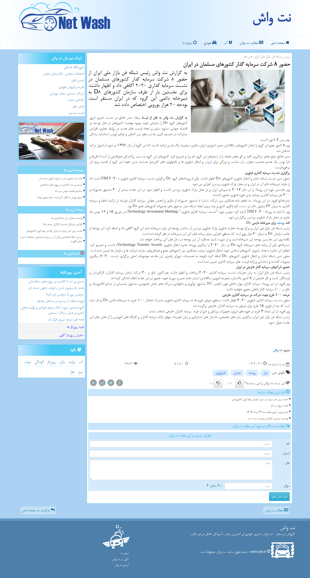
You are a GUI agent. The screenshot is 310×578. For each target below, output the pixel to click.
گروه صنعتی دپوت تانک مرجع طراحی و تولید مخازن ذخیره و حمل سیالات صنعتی (52, 310)
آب (226, 43)
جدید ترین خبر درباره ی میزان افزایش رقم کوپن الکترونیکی (260, 399)
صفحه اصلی (278, 43)
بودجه (280, 223)
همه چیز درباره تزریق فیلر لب (66, 319)
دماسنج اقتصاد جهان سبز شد (68, 191)
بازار (242, 162)
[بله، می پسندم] (239, 383)
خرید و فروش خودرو (71, 87)
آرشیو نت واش (122, 565)
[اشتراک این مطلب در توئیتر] (111, 384)
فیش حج (78, 106)
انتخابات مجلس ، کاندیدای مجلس (63, 74)
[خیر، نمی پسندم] (218, 383)
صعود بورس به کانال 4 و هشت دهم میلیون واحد (59, 197)
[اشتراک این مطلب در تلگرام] (102, 384)
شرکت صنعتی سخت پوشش (67, 93)
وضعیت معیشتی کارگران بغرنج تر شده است (268, 419)
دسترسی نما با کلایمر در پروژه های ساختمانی (61, 185)
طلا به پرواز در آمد (279, 406)
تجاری (237, 373)
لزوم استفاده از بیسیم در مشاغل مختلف (60, 301)
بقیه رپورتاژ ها (75, 327)
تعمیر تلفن (77, 80)
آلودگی (39, 362)
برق (80, 372)
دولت (27, 362)
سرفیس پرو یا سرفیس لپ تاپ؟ (65, 294)
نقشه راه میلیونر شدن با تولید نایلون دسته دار (60, 179)
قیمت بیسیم (76, 113)
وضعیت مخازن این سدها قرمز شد (66, 218)
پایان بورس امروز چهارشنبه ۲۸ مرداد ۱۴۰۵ (267, 412)
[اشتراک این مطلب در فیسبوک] (119, 384)
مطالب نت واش (249, 43)
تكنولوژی (220, 373)
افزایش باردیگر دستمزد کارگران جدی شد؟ (62, 224)
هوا (72, 372)
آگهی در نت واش (120, 559)
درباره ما (187, 43)
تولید (71, 362)
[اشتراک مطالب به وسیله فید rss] (93, 384)
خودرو (208, 43)
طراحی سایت (76, 100)
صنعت (243, 206)
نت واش (271, 18)
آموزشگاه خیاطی (74, 67)
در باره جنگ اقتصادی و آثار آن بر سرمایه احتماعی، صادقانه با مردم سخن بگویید (51, 239)
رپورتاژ (51, 362)
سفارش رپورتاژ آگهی (71, 335)
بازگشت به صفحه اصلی (36, 510)
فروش (208, 162)
